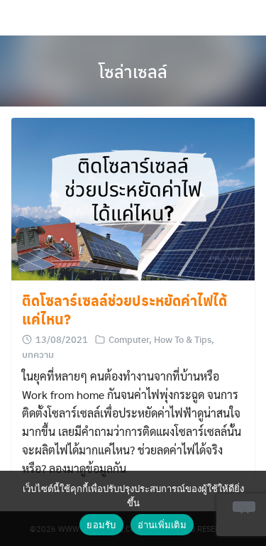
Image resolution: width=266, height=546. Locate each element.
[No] (244, 506)
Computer (129, 339)
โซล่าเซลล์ (133, 71)
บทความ (38, 354)
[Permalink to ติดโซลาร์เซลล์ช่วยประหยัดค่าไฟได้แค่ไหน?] (133, 199)
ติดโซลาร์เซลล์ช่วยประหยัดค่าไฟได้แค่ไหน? (124, 309)
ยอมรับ (101, 524)
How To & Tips (182, 339)
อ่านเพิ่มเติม (162, 524)
